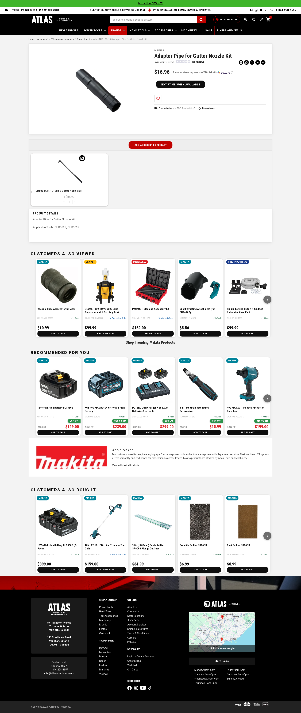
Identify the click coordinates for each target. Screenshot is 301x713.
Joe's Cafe (133, 620)
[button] (203, 72)
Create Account (145, 656)
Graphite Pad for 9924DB (193, 545)
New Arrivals (69, 30)
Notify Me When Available (180, 84)
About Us (132, 607)
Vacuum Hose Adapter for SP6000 (56, 309)
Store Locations (246, 19)
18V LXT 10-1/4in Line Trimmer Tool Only (105, 547)
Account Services (136, 624)
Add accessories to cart (150, 145)
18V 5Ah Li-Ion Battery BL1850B (55, 407)
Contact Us (133, 611)
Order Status (134, 660)
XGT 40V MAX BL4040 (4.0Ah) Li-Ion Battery (105, 409)
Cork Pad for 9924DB (238, 545)
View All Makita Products (125, 465)
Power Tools (92, 30)
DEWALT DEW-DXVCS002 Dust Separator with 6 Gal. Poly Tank (102, 310)
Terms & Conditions (138, 633)
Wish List (254, 19)
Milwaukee (105, 652)
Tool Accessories (108, 615)
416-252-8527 (59, 666)
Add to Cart (58, 333)
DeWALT (104, 647)
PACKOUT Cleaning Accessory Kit (150, 309)
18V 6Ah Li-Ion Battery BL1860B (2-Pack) (57, 547)
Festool (103, 629)
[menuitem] (246, 62)
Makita (103, 656)
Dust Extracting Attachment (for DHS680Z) (197, 310)
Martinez (104, 669)
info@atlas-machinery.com (59, 673)
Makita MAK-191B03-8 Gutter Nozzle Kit (59, 191)
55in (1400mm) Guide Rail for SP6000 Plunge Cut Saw (148, 547)
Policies (131, 642)
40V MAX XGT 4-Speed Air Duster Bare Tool (245, 409)
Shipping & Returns (137, 629)
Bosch (102, 660)
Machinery (189, 30)
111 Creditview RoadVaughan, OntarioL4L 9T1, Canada (59, 641)
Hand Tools (138, 30)
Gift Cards (132, 669)
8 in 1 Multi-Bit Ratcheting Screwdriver (194, 409)
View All (103, 674)
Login (130, 656)
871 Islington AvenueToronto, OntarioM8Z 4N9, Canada (59, 626)
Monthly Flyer (226, 19)
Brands (116, 30)
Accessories (164, 30)
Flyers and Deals (229, 30)
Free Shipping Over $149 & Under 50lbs (35, 10)
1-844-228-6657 (286, 10)
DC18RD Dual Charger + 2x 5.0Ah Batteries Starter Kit (150, 409)
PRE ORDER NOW (105, 333)
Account (262, 19)
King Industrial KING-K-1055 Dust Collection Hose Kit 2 (245, 310)
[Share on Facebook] (241, 62)
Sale (208, 30)
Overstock (104, 633)
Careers (131, 637)
